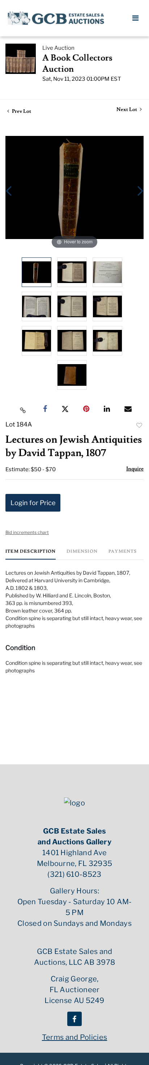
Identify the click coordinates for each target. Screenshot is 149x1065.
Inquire (135, 468)
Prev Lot (21, 111)
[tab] (30, 554)
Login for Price (32, 503)
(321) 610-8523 (74, 874)
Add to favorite (139, 425)
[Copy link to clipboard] (23, 409)
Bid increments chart (27, 532)
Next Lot (127, 110)
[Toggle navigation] (135, 18)
